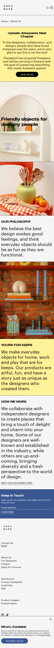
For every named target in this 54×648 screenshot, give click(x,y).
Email (4, 545)
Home (4, 21)
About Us (16, 21)
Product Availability (11, 581)
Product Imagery (10, 599)
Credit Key (6, 585)
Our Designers (9, 560)
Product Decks (9, 603)
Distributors (7, 578)
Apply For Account (11, 566)
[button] (51, 7)
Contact (5, 563)
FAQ (3, 588)
